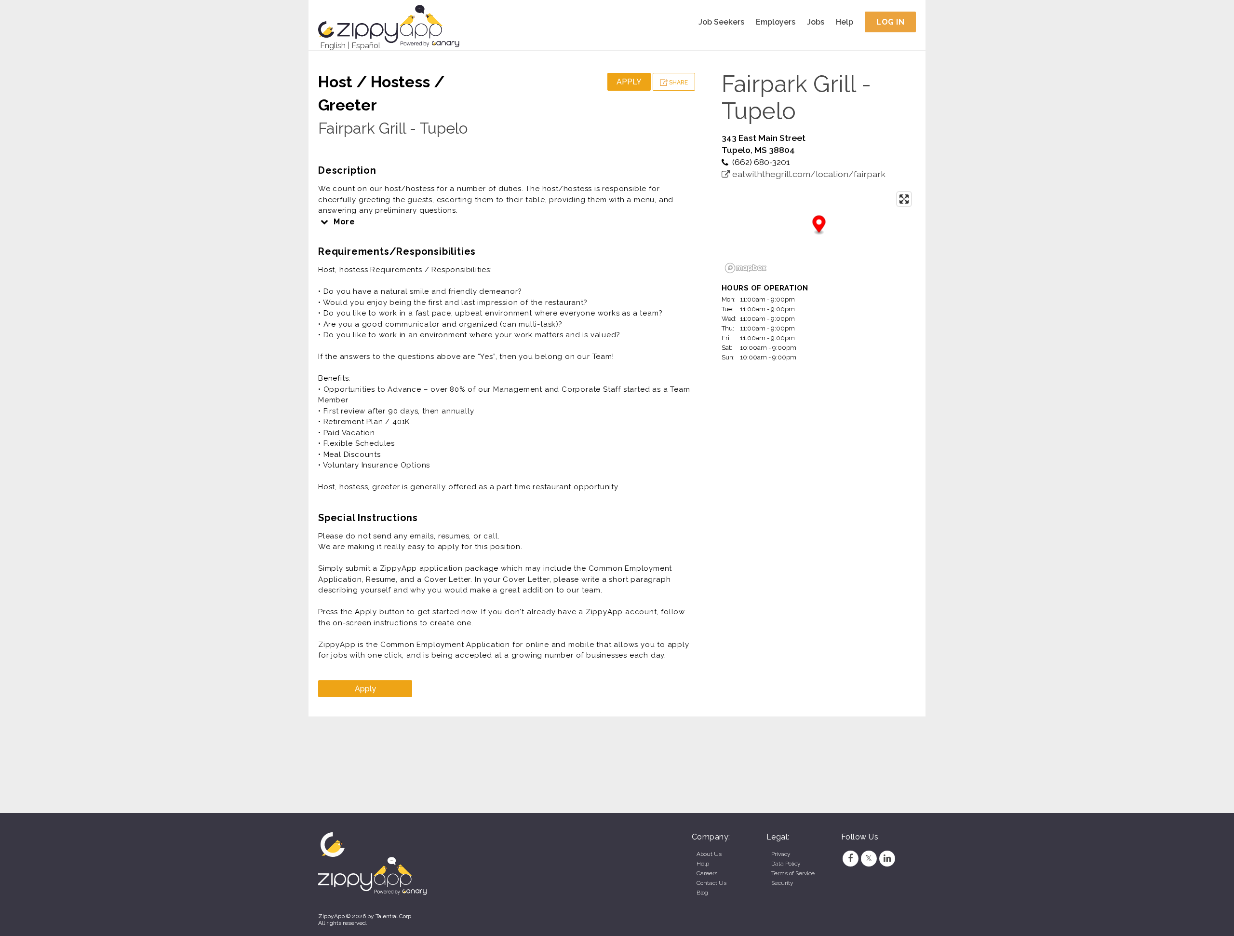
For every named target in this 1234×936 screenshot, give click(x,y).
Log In (890, 22)
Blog (702, 892)
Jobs (815, 22)
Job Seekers (721, 22)
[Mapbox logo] (745, 268)
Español (365, 45)
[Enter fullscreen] (904, 199)
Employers (775, 22)
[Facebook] (850, 858)
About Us (709, 854)
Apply (629, 81)
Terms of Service (793, 873)
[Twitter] (868, 858)
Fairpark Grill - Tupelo (393, 128)
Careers (707, 873)
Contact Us (711, 883)
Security (782, 883)
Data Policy (785, 863)
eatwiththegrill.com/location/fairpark (807, 174)
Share (678, 82)
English (333, 45)
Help (844, 22)
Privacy (780, 854)
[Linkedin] (887, 858)
